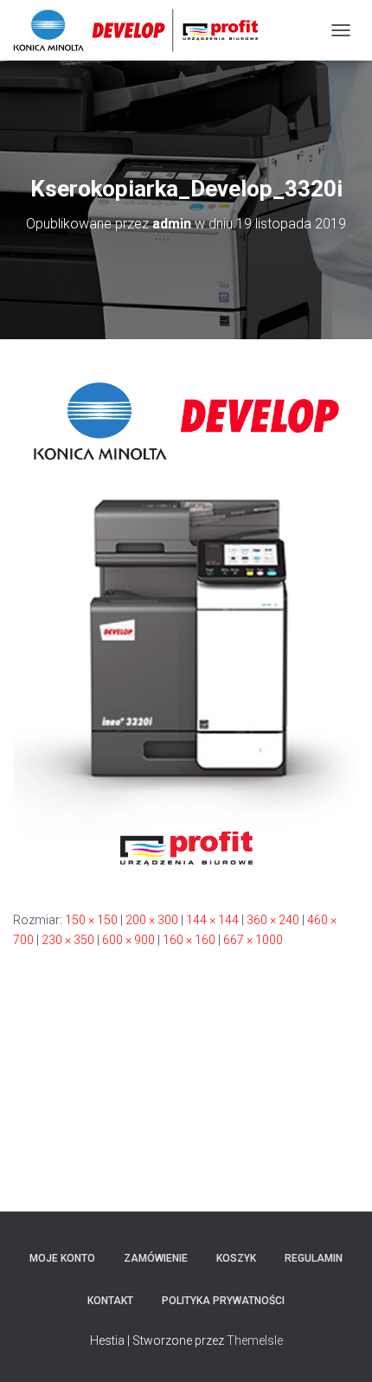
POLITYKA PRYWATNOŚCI (223, 1301)
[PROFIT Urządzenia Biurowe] (142, 30)
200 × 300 (151, 920)
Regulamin (314, 1258)
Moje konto (62, 1258)
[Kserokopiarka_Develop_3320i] (186, 624)
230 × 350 (68, 940)
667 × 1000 (253, 940)
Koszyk (236, 1258)
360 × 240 (273, 920)
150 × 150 (91, 920)
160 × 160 (189, 940)
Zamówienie (156, 1258)
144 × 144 (212, 920)
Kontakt (110, 1301)
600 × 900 (128, 940)
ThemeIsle (255, 1340)
